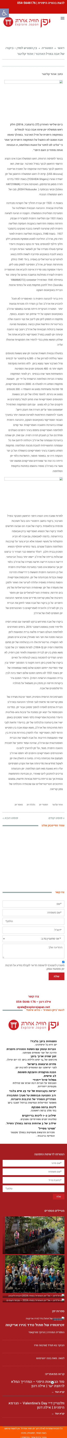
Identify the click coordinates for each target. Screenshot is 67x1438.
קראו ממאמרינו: (54, 1374)
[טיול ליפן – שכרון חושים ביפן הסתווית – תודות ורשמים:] (33, 1235)
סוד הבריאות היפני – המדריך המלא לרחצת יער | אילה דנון (37, 1384)
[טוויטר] (19, 63)
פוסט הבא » (10, 818)
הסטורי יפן (43, 804)
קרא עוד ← (58, 1413)
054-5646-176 (26, 1002)
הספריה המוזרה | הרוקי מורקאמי (46, 1332)
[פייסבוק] (25, 63)
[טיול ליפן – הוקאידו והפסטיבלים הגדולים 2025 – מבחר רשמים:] (33, 1274)
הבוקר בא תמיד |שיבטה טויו (49, 1345)
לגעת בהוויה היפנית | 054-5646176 (40, 3)
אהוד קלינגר (57, 804)
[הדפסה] (13, 63)
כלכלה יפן (31, 804)
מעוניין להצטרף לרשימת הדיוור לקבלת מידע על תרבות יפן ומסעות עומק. (34, 967)
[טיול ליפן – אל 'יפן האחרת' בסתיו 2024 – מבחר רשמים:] (33, 1300)
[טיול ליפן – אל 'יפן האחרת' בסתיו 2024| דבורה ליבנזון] (33, 1296)
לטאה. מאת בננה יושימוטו (50, 1358)
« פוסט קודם (56, 818)
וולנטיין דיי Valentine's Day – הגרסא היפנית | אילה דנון (36, 1405)
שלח (56, 976)
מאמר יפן (19, 804)
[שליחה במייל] (7, 63)
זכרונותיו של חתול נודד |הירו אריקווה (34, 1325)
